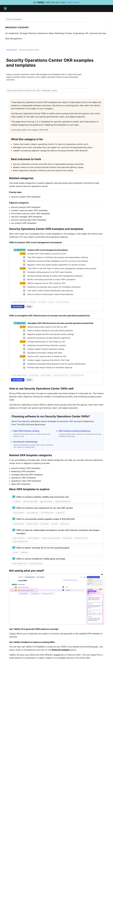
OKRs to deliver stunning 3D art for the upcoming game (43, 548)
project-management (33, 538)
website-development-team (62, 501)
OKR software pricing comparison (75, 431)
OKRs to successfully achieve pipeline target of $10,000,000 (45, 519)
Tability (12, 633)
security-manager (46, 375)
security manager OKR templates (26, 217)
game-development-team (20, 563)
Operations (43, 33)
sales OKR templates (20, 484)
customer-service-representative (51, 538)
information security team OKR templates (30, 213)
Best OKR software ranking (26, 431)
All (6, 33)
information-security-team (61, 375)
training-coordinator (18, 512)
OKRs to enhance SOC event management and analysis (35, 242)
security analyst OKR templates (25, 197)
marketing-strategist (32, 523)
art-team (15, 552)
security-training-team (63, 302)
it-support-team (60, 512)
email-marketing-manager (30, 501)
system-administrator (32, 512)
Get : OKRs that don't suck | (56, 2)
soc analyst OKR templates (23, 223)
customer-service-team (81, 538)
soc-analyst (32, 302)
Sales (51, 33)
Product (68, 33)
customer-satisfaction (19, 538)
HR (86, 33)
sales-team (54, 523)
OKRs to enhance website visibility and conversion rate (42, 497)
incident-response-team (77, 375)
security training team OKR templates (28, 220)
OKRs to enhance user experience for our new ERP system (44, 508)
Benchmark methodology (25, 442)
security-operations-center (19, 302)
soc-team (51, 302)
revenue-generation (18, 523)
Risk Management (13, 38)
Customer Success (97, 33)
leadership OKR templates (23, 471)
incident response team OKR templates (29, 210)
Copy (29, 306)
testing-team (24, 552)
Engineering (78, 33)
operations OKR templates (23, 478)
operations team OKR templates (26, 481)
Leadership (13, 33)
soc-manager (42, 302)
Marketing (59, 33)
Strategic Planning (28, 33)
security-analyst (33, 375)
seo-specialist (16, 501)
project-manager (67, 538)
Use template (18, 306)
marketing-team (64, 523)
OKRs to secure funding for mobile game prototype (40, 559)
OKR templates (11, 50)
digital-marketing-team (46, 501)
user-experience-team (47, 512)
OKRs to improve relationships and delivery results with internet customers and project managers (58, 531)
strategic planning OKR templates (27, 474)
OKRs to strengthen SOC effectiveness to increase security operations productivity (49, 315)
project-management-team (20, 541)
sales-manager (45, 523)
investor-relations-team (36, 563)
